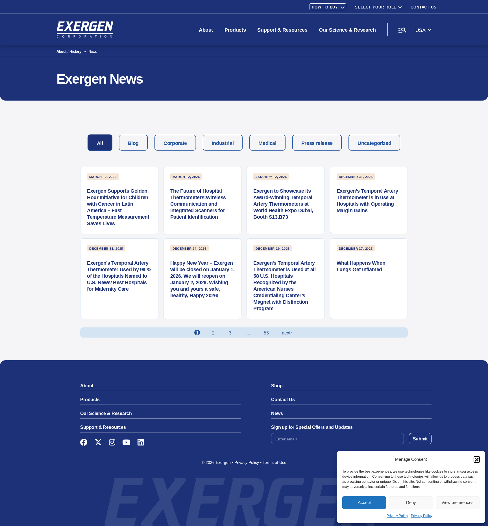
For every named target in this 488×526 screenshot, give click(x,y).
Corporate (175, 143)
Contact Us (424, 7)
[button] (477, 459)
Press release (317, 143)
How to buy (325, 7)
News (277, 413)
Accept (364, 502)
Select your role (376, 7)
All (100, 143)
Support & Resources (282, 30)
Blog (133, 143)
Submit (420, 438)
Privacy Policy (397, 516)
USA (420, 30)
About (206, 30)
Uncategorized (374, 143)
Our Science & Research (347, 30)
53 (266, 333)
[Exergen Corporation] (84, 29)
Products (235, 30)
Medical (267, 143)
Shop (276, 385)
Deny (411, 502)
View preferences (457, 502)
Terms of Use (274, 462)
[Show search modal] (402, 30)
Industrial (223, 143)
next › (287, 333)
